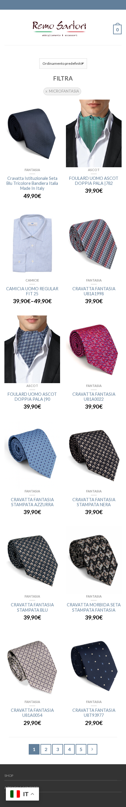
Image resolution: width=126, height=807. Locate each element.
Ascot (94, 170)
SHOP (8, 775)
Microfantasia (64, 91)
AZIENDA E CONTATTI (21, 787)
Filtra (63, 78)
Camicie (32, 280)
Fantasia (32, 170)
